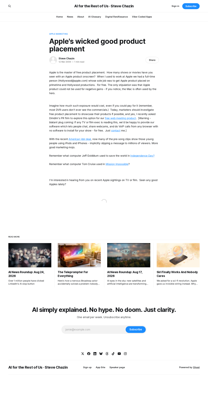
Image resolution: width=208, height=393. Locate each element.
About (80, 16)
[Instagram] (125, 353)
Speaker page (117, 367)
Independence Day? (142, 155)
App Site (100, 367)
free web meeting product (120, 118)
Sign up (87, 367)
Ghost (196, 367)
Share (152, 60)
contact (115, 130)
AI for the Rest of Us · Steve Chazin (104, 6)
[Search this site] (9, 6)
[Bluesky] (100, 353)
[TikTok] (113, 353)
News (70, 16)
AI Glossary (94, 16)
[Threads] (107, 353)
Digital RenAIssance (116, 16)
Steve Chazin (66, 58)
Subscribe (190, 6)
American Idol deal (80, 139)
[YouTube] (119, 353)
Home (59, 16)
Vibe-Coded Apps (142, 16)
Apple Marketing (58, 34)
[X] (82, 353)
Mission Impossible (117, 164)
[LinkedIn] (94, 353)
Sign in (175, 6)
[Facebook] (88, 353)
